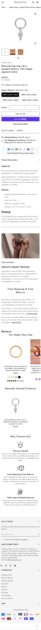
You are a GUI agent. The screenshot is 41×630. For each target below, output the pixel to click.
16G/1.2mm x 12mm (30, 100)
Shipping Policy (32, 314)
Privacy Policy (6, 595)
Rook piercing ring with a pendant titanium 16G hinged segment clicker (15, 422)
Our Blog (4, 592)
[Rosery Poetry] (20, 2)
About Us (4, 590)
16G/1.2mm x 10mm (11, 100)
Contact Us (4, 584)
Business (4, 587)
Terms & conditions (21, 539)
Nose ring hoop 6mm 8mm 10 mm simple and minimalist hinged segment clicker (15, 368)
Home (3, 7)
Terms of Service (7, 598)
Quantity (4, 107)
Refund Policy (16, 322)
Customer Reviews (7, 581)
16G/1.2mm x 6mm (10, 94)
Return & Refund (7, 578)
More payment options (20, 124)
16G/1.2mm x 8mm (28, 94)
